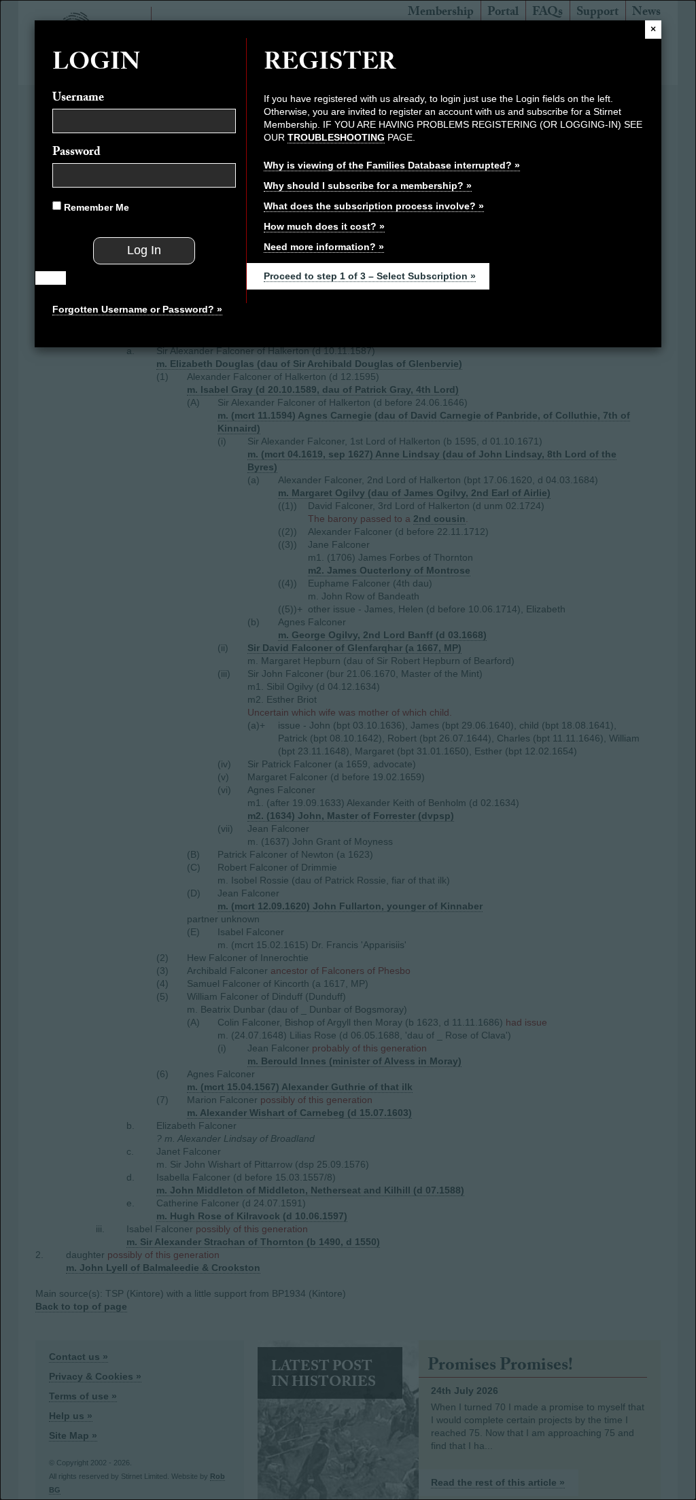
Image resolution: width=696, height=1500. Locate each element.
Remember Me (95, 207)
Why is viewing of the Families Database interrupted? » (392, 165)
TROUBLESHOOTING (336, 137)
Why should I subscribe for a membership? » (368, 185)
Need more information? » (324, 246)
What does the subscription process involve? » (374, 205)
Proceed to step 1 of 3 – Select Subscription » (370, 276)
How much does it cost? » (324, 226)
